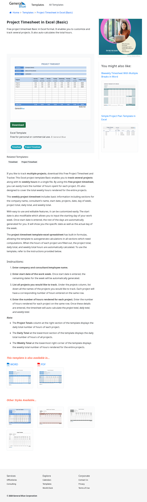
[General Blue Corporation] (17, 4)
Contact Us (83, 480)
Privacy (82, 484)
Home (15, 12)
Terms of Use (84, 488)
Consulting (11, 484)
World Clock (48, 488)
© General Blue (58, 137)
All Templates (56, 4)
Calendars (47, 480)
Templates (37, 4)
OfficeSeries (12, 480)
